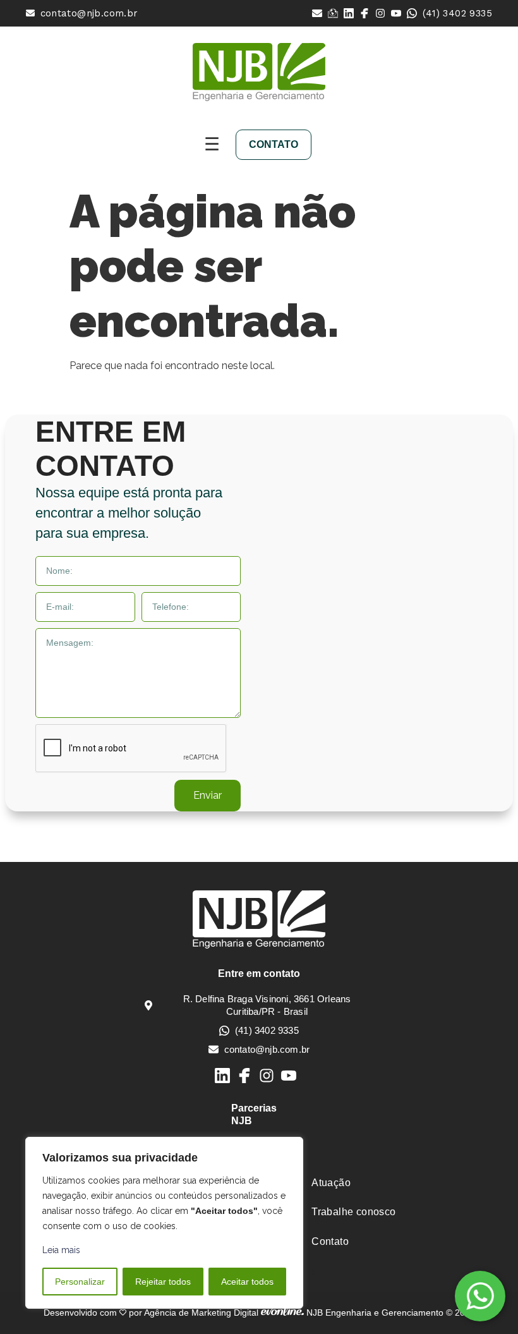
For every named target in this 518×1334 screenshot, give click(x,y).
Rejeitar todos (163, 1281)
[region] (164, 1223)
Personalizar (80, 1281)
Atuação (331, 1182)
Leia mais (61, 1250)
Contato (330, 1241)
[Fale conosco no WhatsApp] (480, 1296)
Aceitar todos (247, 1281)
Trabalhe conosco (353, 1211)
